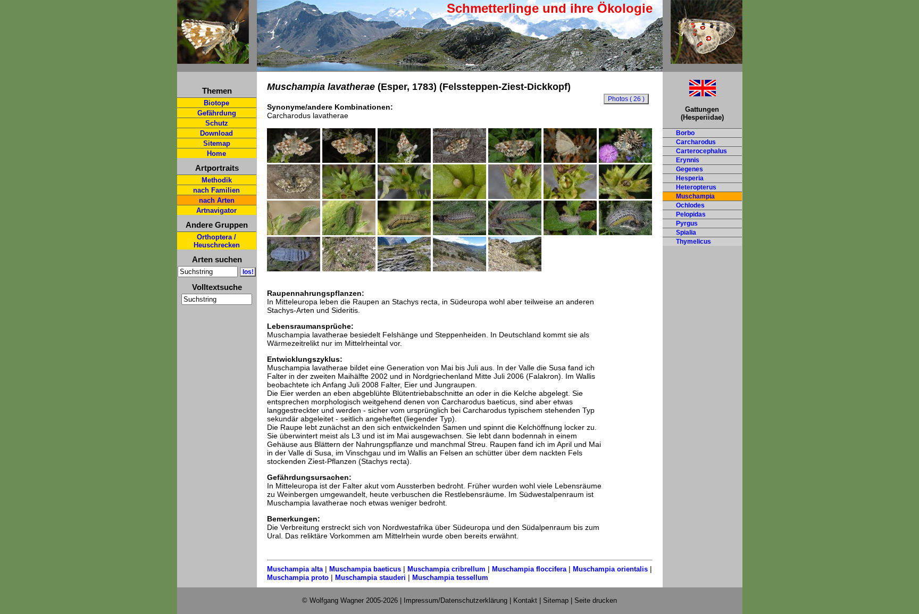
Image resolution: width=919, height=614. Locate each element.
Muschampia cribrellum (446, 569)
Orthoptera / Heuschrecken (217, 241)
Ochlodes (690, 205)
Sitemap (216, 143)
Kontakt (525, 600)
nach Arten (217, 200)
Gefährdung (216, 113)
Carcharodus (696, 142)
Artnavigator (216, 210)
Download (216, 133)
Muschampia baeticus (365, 569)
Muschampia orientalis (610, 569)
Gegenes (689, 169)
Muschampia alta (295, 569)
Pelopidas (691, 214)
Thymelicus (693, 241)
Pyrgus (687, 223)
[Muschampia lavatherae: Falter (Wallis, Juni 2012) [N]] (293, 160)
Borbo (685, 133)
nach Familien (216, 190)
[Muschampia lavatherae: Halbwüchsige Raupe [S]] (348, 232)
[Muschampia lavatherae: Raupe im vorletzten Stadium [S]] (404, 232)
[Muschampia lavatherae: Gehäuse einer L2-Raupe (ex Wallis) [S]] (625, 196)
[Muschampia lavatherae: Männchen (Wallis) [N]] (625, 160)
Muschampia (695, 196)
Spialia (686, 232)
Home (216, 153)
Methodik (217, 180)
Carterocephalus (701, 151)
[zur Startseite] (213, 59)
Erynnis (687, 160)
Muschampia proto (298, 578)
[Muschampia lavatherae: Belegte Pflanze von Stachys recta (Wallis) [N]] (348, 268)
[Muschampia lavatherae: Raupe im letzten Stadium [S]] (570, 232)
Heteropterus (696, 187)
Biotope (216, 103)
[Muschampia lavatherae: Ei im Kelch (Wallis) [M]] (404, 196)
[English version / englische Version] (689, 93)
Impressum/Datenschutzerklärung (455, 600)
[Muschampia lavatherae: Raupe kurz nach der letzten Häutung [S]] (514, 232)
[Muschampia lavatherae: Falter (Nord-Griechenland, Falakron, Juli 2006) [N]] (293, 196)
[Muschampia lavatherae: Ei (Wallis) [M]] (348, 196)
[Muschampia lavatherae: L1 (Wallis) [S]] (570, 196)
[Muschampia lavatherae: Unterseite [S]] (570, 160)
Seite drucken (595, 600)
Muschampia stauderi (370, 578)
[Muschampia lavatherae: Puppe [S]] (293, 268)
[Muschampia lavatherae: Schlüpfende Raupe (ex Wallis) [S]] (514, 196)
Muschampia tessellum (450, 578)
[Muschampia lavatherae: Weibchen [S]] (514, 160)
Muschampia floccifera (529, 569)
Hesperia (690, 178)
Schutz (216, 123)
